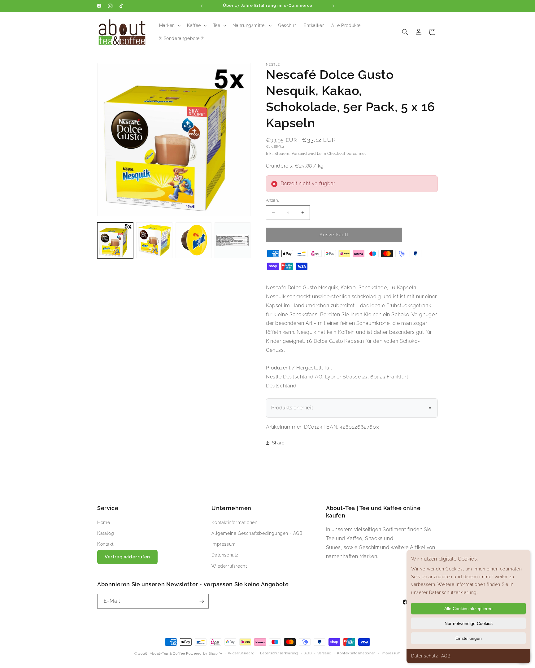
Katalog (105, 532)
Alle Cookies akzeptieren (468, 608)
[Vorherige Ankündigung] (201, 6)
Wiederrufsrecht (229, 565)
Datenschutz (424, 655)
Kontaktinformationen (234, 522)
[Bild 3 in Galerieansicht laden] (193, 240)
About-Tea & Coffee (167, 654)
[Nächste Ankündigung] (333, 6)
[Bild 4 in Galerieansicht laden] (232, 240)
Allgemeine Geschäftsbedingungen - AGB (256, 532)
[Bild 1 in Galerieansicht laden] (115, 240)
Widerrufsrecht (241, 653)
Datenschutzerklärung (279, 653)
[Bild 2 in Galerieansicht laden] (154, 240)
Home (103, 522)
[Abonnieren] (201, 601)
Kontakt (105, 543)
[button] (169, 25)
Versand (299, 153)
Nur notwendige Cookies (469, 623)
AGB (445, 655)
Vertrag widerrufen (127, 557)
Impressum (223, 543)
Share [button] (278, 442)
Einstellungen (468, 638)
